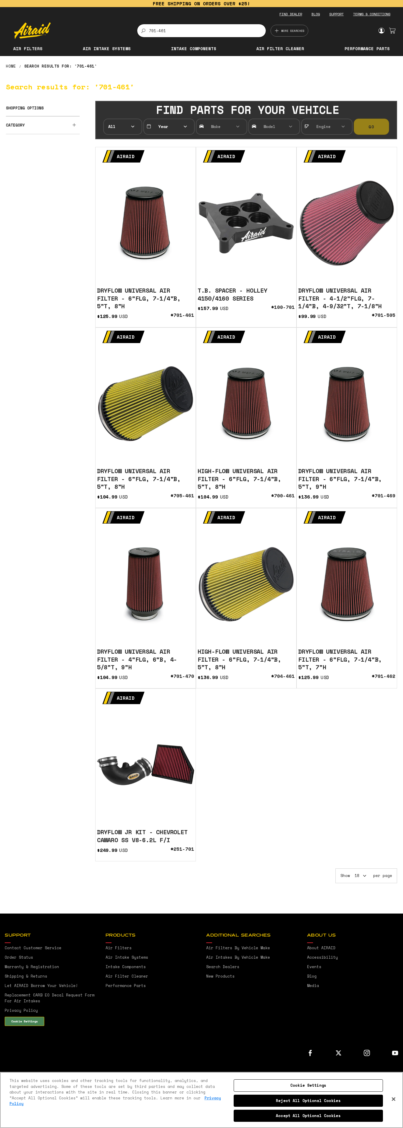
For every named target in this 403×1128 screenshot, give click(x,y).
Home (12, 66)
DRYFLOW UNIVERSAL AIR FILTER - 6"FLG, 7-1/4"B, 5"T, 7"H (340, 659)
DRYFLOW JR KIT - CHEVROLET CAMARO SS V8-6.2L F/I (142, 836)
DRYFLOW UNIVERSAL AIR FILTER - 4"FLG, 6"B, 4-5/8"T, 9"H (137, 659)
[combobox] (201, 30)
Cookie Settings (24, 1021)
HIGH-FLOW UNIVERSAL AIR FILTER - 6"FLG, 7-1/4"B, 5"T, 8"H (239, 479)
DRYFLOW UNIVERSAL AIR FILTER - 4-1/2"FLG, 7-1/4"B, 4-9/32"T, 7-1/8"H (340, 298)
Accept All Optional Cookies (308, 1116)
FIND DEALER (290, 14)
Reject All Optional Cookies (308, 1101)
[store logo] (72, 30)
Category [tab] (15, 125)
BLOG (316, 14)
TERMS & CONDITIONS (371, 14)
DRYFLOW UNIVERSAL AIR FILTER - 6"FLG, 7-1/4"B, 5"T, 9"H (340, 479)
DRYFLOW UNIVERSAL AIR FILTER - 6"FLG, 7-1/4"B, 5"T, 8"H (139, 298)
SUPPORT (336, 14)
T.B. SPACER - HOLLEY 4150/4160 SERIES (232, 294)
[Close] (393, 1099)
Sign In (381, 30)
